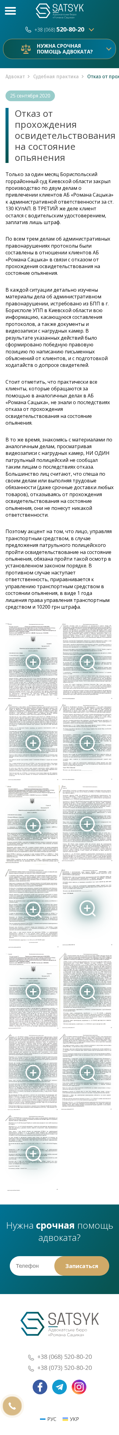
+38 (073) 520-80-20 (64, 1367)
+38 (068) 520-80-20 (64, 1356)
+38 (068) (59, 29)
